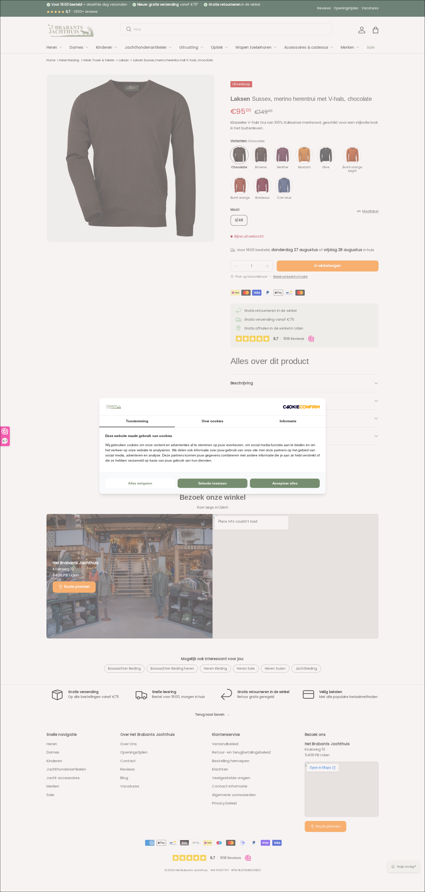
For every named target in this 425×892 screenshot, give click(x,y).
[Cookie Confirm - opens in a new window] (301, 407)
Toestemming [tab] (137, 421)
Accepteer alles (285, 483)
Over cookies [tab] (212, 421)
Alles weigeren (140, 483)
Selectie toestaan (212, 483)
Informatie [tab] (288, 421)
